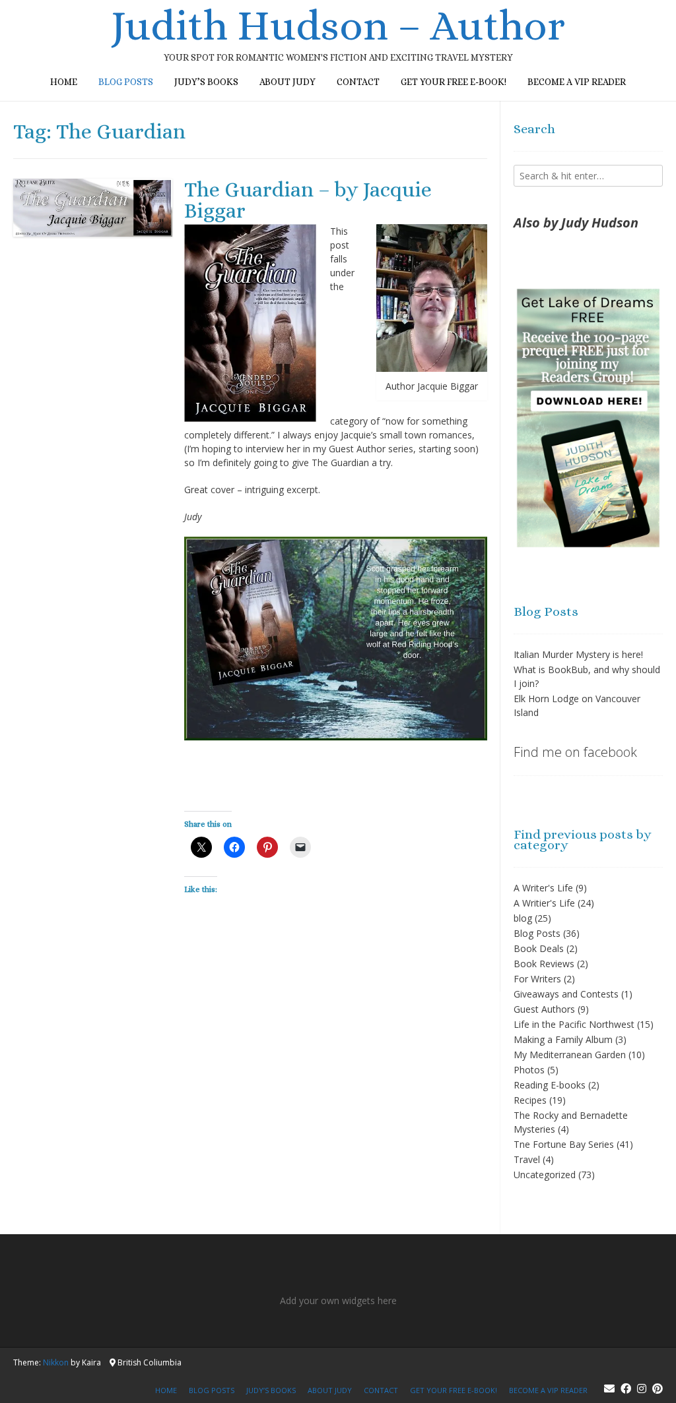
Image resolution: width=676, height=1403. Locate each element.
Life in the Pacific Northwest (574, 1024)
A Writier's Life (544, 903)
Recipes (530, 1100)
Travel (527, 1159)
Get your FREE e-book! (453, 81)
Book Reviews (544, 963)
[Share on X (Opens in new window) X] (201, 847)
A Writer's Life (543, 887)
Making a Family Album (563, 1039)
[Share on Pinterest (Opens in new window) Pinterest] (267, 847)
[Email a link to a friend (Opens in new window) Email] (300, 847)
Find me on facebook (575, 752)
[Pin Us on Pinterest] (657, 1388)
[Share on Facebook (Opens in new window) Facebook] (234, 847)
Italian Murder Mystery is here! (578, 654)
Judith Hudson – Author (338, 26)
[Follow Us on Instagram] (641, 1388)
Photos (529, 1069)
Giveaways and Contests (566, 994)
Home (63, 81)
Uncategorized (545, 1174)
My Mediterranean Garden (570, 1054)
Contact (358, 81)
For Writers (537, 978)
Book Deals (539, 948)
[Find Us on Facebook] (626, 1388)
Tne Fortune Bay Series (564, 1144)
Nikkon (56, 1362)
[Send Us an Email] (609, 1388)
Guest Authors (544, 1009)
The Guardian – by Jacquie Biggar (308, 199)
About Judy (287, 81)
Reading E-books (550, 1085)
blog (523, 918)
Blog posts (125, 81)
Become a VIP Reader (576, 81)
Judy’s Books (206, 81)
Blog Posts (537, 933)
